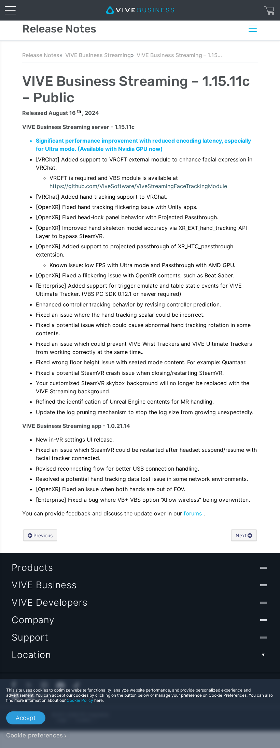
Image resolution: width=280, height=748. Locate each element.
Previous (43, 535)
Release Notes (40, 55)
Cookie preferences (34, 735)
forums (194, 513)
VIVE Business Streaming (98, 55)
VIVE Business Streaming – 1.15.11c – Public (179, 55)
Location (31, 654)
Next (241, 535)
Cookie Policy (80, 700)
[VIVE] (140, 10)
